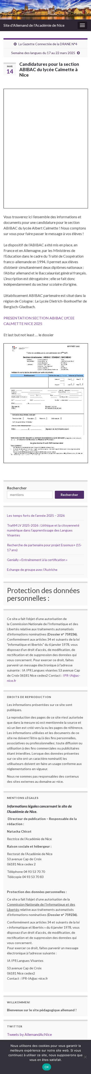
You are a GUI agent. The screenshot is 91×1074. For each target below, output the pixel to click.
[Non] (85, 1057)
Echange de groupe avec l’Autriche (32, 570)
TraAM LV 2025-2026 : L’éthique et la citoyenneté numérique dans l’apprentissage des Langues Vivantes (43, 530)
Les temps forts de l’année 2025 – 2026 (36, 515)
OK (47, 1067)
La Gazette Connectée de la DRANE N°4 (47, 44)
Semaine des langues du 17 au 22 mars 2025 (43, 53)
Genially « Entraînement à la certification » (37, 560)
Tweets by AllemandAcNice (29, 1034)
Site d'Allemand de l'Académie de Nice (34, 25)
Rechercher (17, 488)
